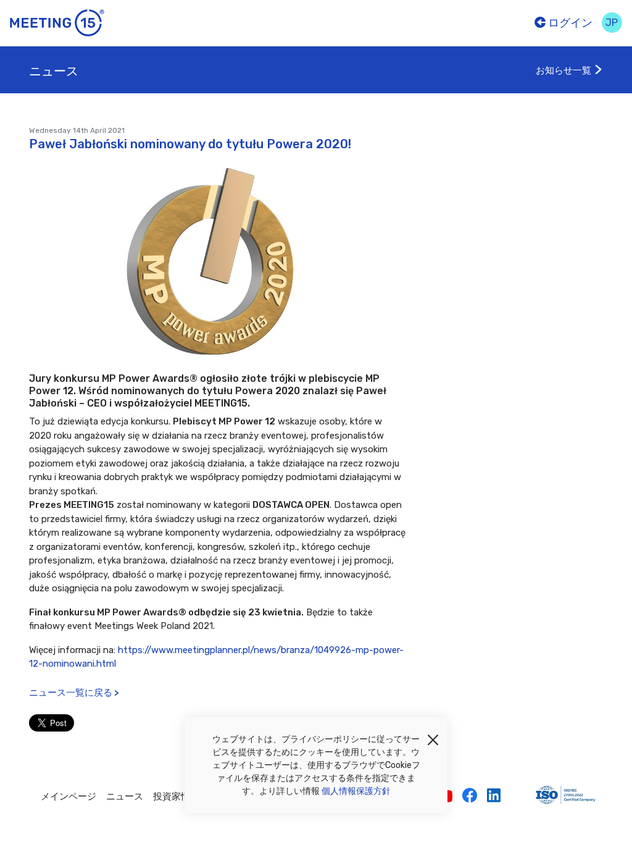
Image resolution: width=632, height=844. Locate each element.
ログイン (569, 23)
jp (611, 22)
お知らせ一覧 (565, 70)
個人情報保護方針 (356, 791)
